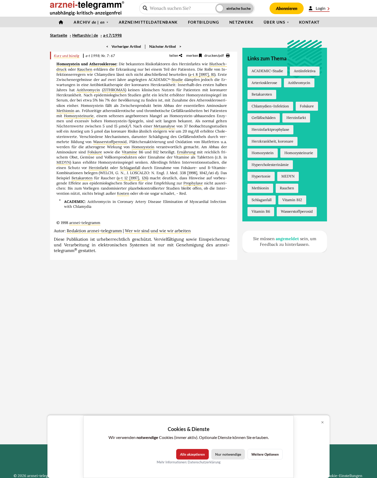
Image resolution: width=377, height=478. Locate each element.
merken (192, 55)
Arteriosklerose (264, 82)
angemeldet (287, 238)
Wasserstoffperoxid (110, 141)
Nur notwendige (228, 454)
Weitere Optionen (265, 454)
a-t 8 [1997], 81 (201, 74)
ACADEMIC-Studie (267, 71)
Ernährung (186, 152)
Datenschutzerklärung (204, 462)
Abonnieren (286, 8)
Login (320, 8)
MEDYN (63, 162)
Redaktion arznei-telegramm (94, 230)
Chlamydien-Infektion (270, 106)
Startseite (58, 35)
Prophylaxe (193, 183)
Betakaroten (82, 178)
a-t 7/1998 (112, 35)
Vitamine (129, 152)
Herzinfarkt (98, 167)
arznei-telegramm (84, 222)
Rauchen (84, 69)
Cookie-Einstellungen (343, 475)
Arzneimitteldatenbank (148, 22)
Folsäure (94, 152)
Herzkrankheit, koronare (272, 141)
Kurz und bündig (67, 55)
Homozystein (68, 64)
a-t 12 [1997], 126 (132, 178)
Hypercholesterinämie (270, 164)
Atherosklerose (102, 64)
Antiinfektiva (304, 71)
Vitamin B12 (292, 200)
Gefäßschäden (264, 117)
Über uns (274, 22)
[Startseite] (61, 22)
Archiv (89, 22)
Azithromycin (88, 90)
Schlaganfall (130, 167)
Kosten (123, 193)
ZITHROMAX (114, 90)
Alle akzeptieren (192, 454)
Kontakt (309, 22)
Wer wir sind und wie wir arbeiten (158, 230)
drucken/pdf (214, 55)
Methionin (65, 110)
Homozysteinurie (79, 116)
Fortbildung (203, 22)
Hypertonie (261, 176)
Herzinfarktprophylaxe (270, 129)
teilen (174, 55)
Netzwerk (241, 22)
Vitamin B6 (261, 211)
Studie (177, 79)
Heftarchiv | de (85, 35)
